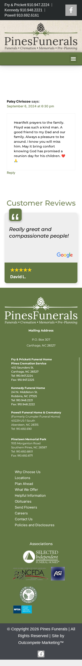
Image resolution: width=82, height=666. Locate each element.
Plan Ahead (24, 484)
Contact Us (24, 519)
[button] (73, 59)
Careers (21, 513)
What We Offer (26, 489)
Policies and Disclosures (34, 525)
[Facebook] (71, 10)
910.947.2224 (24, 375)
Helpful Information (30, 495)
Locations (22, 478)
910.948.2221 (24, 400)
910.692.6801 (24, 451)
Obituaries (23, 501)
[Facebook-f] (41, 654)
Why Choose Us (28, 472)
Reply (11, 172)
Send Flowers (26, 507)
